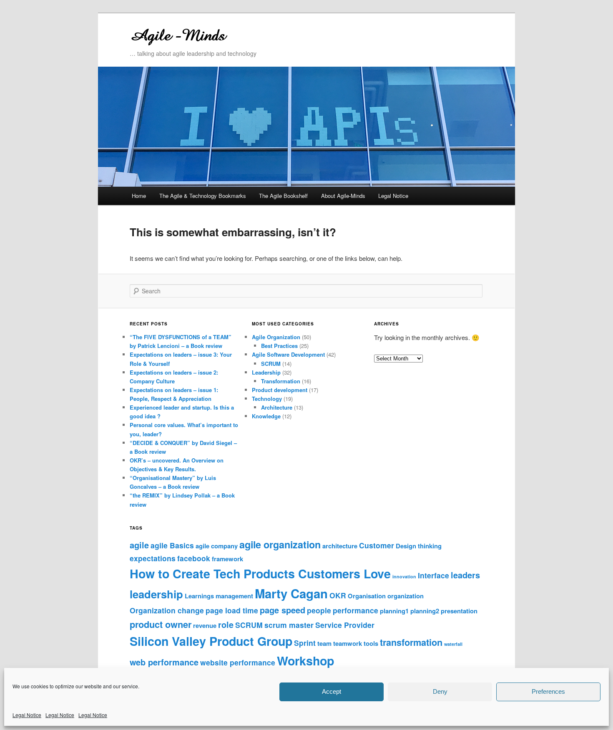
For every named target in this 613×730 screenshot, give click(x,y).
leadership (156, 594)
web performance (164, 662)
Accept (331, 691)
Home (139, 196)
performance (355, 610)
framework (227, 558)
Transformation (280, 381)
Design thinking (419, 545)
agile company (217, 545)
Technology (267, 398)
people (319, 610)
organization (405, 595)
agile (139, 545)
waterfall (453, 644)
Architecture (276, 407)
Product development (279, 390)
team (324, 643)
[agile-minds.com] (250, 34)
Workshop (305, 660)
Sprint (305, 643)
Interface (433, 575)
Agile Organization (276, 337)
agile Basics (172, 545)
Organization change (167, 610)
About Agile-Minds (343, 196)
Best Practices (279, 346)
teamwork (347, 643)
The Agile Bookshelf (283, 196)
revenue (204, 625)
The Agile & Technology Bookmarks (202, 196)
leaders (465, 575)
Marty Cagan (291, 593)
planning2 (424, 610)
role (226, 624)
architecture (339, 545)
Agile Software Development (288, 354)
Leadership (266, 372)
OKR (337, 595)
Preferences (548, 691)
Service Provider (344, 625)
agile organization (280, 544)
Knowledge (266, 416)
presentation (459, 610)
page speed (282, 610)
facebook (193, 558)
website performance (237, 662)
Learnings (199, 595)
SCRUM (271, 364)
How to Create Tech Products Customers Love (260, 573)
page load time (232, 610)
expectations (153, 558)
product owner (160, 624)
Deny (440, 691)
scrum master (289, 625)
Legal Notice (27, 714)
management (234, 595)
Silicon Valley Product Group (211, 641)
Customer (376, 545)
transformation (411, 642)
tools (371, 643)
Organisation (367, 595)
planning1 (394, 610)
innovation (404, 576)
